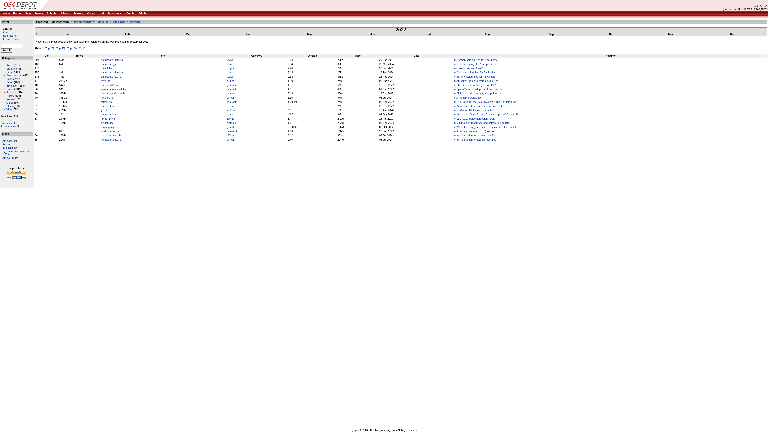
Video (9, 109)
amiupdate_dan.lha (112, 72)
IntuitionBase (10, 147)
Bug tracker (9, 35)
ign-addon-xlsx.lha (111, 135)
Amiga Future (10, 157)
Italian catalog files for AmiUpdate (475, 76)
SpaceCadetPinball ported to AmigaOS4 (479, 89)
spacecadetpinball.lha (113, 89)
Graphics (11, 92)
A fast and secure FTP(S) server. (475, 131)
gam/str (231, 114)
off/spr (230, 97)
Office (9, 102)
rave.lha (105, 80)
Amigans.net (9, 140)
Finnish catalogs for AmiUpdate (474, 64)
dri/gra (230, 68)
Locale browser (11, 39)
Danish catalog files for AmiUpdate (476, 72)
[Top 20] (49, 48)
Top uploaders (83, 21)
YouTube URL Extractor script (473, 110)
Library (10, 95)
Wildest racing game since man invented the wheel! (486, 127)
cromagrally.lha (109, 127)
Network (11, 99)
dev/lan (231, 106)
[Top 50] (60, 48)
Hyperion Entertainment (16, 151)
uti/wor (230, 59)
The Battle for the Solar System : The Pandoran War (486, 101)
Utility (9, 106)
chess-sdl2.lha (109, 85)
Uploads (135, 21)
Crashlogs (8, 32)
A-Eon (6, 154)
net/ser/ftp (232, 131)
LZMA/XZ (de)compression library (475, 118)
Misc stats (119, 21)
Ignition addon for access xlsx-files (476, 135)
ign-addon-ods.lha (111, 139)
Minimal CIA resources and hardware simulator (483, 122)
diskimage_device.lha (113, 93)
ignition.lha (107, 97)
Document (12, 78)
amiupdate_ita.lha (111, 76)
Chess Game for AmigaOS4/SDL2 (476, 85)
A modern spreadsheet (469, 97)
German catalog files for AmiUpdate (477, 59)
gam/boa (232, 85)
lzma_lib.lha (108, 118)
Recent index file (10, 126)
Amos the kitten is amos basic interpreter (480, 106)
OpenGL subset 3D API (470, 68)
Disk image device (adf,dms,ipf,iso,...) (478, 93)
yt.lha (104, 110)
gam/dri (231, 127)
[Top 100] (72, 48)
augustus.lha (108, 114)
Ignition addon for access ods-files (476, 139)
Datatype (11, 68)
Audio (9, 65)
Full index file (8, 123)
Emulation (12, 85)
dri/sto (230, 93)
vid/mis (231, 110)
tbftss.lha (106, 101)
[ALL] (82, 48)
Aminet (6, 144)
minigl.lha (106, 68)
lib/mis (230, 118)
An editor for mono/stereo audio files (477, 80)
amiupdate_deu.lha (112, 59)
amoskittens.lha (110, 106)
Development (14, 75)
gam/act (231, 89)
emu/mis (232, 122)
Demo (9, 72)
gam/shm (232, 101)
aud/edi (231, 80)
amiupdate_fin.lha (111, 64)
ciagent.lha (107, 122)
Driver (9, 82)
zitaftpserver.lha (110, 131)
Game (9, 89)
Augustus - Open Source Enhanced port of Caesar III (487, 114)
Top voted (102, 21)
